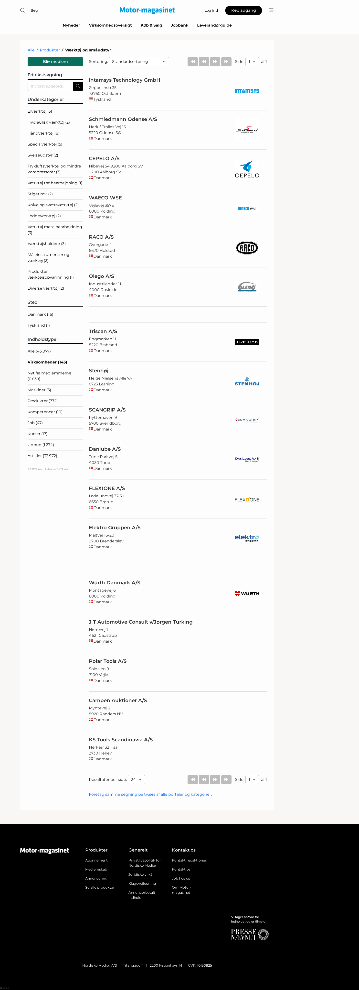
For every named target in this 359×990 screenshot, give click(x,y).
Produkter (50, 50)
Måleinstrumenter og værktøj (48, 257)
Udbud (41, 444)
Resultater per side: (108, 779)
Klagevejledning (142, 883)
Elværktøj (40, 111)
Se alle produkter (99, 887)
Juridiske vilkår (141, 874)
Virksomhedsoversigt (110, 25)
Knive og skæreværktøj (53, 205)
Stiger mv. (40, 194)
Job (35, 423)
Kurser (37, 433)
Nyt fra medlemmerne (49, 376)
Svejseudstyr (43, 155)
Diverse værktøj (46, 288)
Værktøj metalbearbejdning (55, 230)
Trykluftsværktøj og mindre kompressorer (54, 169)
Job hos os (181, 878)
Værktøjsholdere (47, 243)
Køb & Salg (151, 25)
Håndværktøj (43, 133)
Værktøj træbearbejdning (55, 183)
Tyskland (39, 325)
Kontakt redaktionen (189, 860)
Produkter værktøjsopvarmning (51, 274)
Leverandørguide (214, 25)
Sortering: (99, 61)
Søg (34, 10)
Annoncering (96, 878)
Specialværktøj (45, 144)
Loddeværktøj (44, 216)
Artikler (42, 455)
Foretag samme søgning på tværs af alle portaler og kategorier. (150, 794)
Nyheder (71, 25)
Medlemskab (96, 869)
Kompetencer (45, 412)
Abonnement (96, 860)
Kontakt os (181, 869)
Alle (31, 50)
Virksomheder (47, 362)
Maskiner (39, 390)
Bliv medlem (55, 61)
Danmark (40, 314)
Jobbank (179, 25)
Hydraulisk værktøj (49, 122)
